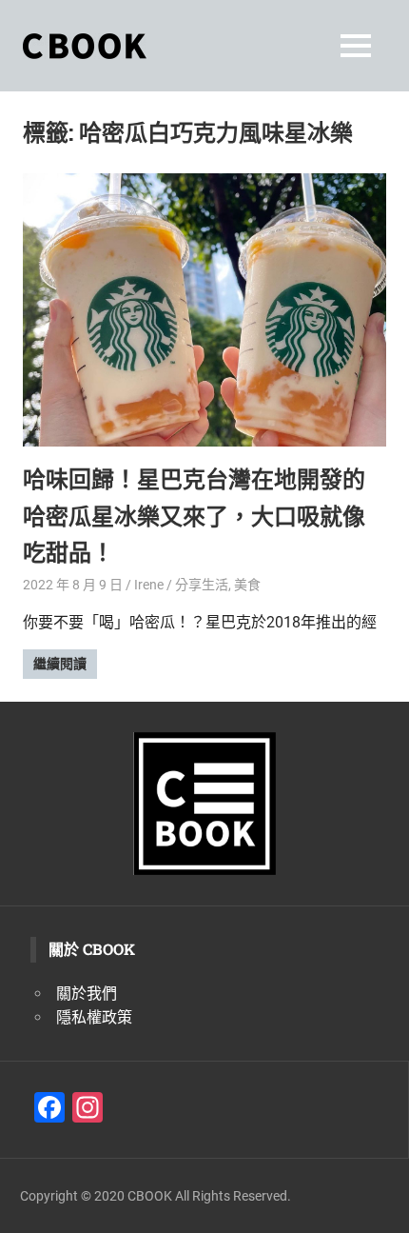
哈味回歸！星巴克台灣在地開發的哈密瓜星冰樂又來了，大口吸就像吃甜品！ (194, 515)
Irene (149, 584)
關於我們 (86, 993)
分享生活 (201, 584)
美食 (247, 584)
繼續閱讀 (60, 663)
